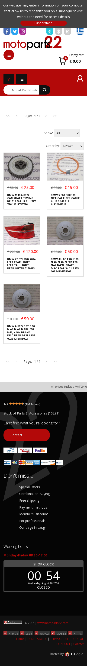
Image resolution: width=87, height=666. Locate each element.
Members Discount (33, 514)
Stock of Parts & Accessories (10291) (31, 413)
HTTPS (78, 633)
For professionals (32, 521)
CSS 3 (29, 633)
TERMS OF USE (59, 639)
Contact (16, 435)
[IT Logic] (74, 654)
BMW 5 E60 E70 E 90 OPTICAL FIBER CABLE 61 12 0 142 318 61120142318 (65, 199)
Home (20, 639)
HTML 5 (13, 633)
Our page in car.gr (32, 527)
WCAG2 (44, 633)
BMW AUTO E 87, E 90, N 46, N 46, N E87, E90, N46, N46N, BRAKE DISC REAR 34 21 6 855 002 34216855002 (65, 265)
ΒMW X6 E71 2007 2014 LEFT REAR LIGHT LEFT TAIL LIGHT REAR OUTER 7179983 (21, 264)
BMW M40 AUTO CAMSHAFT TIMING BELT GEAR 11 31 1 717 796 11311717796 (21, 199)
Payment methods (33, 507)
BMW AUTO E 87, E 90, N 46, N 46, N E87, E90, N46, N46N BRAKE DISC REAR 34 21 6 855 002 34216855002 (21, 332)
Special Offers (29, 487)
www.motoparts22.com (52, 623)
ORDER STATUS (37, 639)
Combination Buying (34, 493)
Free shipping (29, 500)
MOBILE (61, 633)
